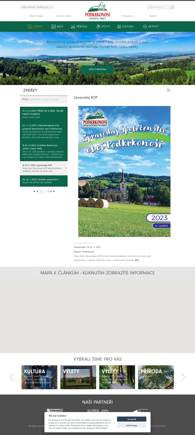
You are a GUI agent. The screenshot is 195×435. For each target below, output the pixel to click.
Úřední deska (35, 16)
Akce (60, 26)
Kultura (127, 26)
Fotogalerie (127, 16)
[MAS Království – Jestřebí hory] (54, 410)
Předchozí (11, 377)
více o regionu (97, 69)
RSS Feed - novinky (169, 90)
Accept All (131, 419)
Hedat (172, 7)
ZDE (137, 260)
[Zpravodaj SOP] (124, 240)
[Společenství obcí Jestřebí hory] (97, 410)
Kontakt (152, 16)
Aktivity (153, 26)
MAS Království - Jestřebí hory (36, 7)
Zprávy (37, 26)
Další (183, 377)
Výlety (105, 26)
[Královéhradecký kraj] (140, 410)
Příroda (81, 26)
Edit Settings (131, 425)
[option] (39, 377)
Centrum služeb (64, 16)
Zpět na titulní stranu (97, 11)
